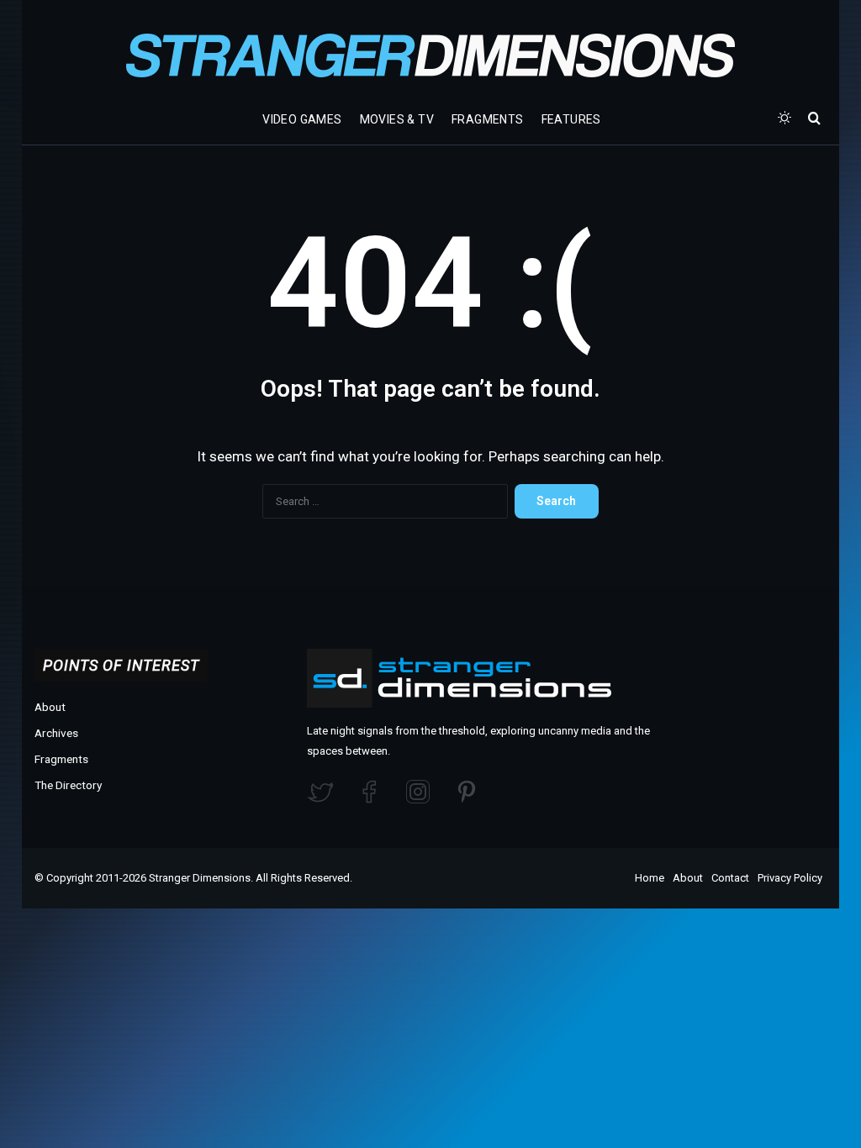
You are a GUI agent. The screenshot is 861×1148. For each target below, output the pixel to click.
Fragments (488, 119)
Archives (56, 733)
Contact (730, 878)
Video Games (301, 119)
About (50, 707)
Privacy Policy (790, 878)
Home (649, 878)
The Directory (68, 785)
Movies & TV (397, 119)
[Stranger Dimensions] (430, 55)
